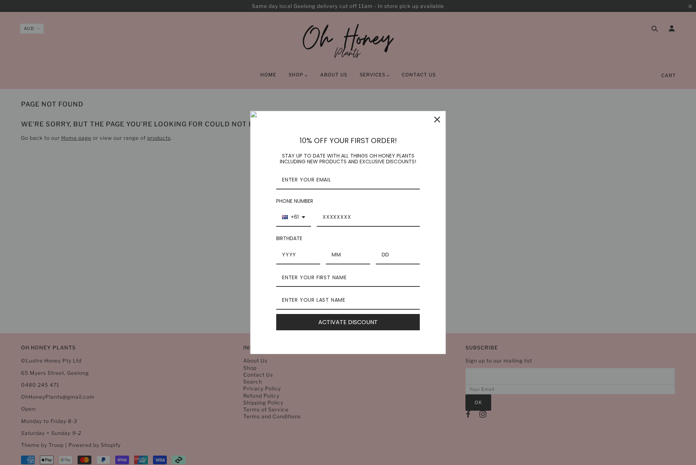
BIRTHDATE (289, 238)
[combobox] (293, 217)
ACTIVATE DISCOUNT (348, 322)
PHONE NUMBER (294, 201)
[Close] (437, 119)
